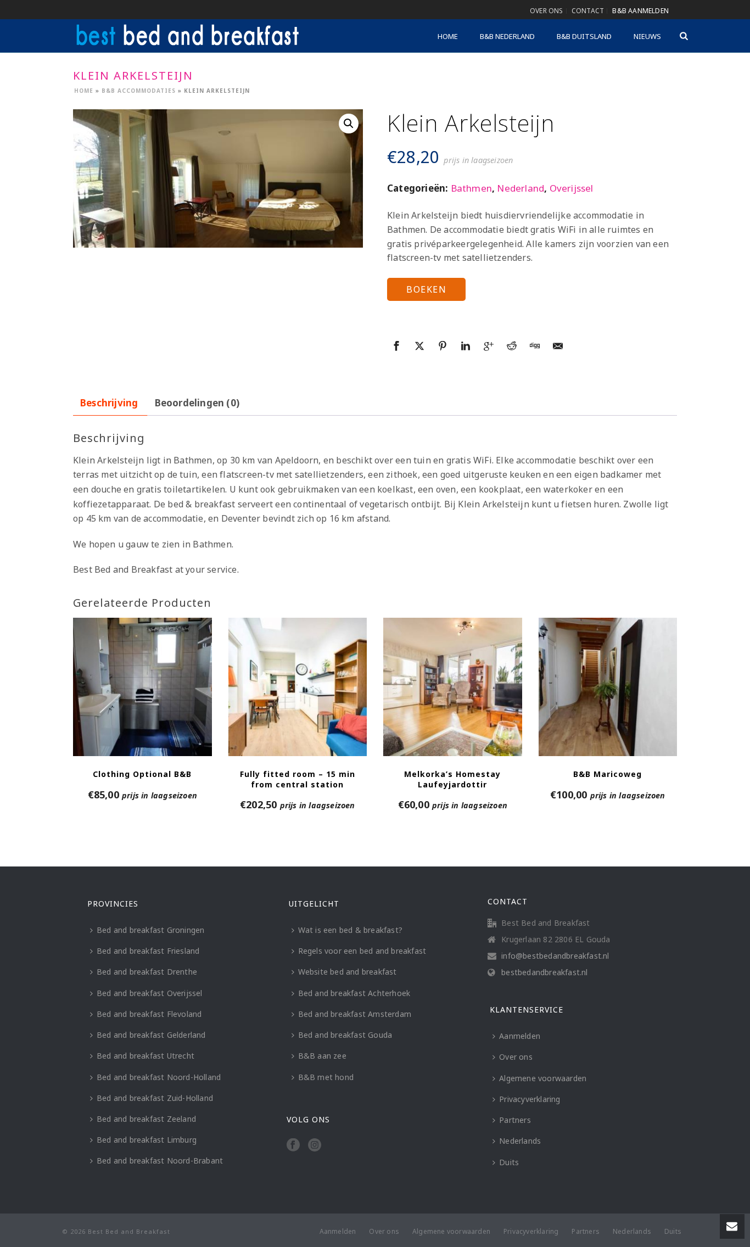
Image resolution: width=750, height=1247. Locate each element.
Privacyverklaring (529, 1099)
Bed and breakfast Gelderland (151, 1035)
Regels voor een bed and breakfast (362, 951)
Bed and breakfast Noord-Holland (159, 1077)
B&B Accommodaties (139, 90)
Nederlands (520, 1141)
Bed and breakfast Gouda (345, 1035)
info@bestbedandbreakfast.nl (555, 956)
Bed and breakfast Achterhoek (354, 993)
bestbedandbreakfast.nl (544, 972)
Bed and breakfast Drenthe (147, 971)
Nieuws (647, 36)
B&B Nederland (507, 36)
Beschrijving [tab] (109, 402)
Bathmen (471, 188)
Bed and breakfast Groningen (150, 930)
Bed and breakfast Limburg (147, 1139)
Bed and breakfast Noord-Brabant (160, 1160)
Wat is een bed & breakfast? (350, 930)
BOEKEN (426, 289)
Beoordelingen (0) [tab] (197, 402)
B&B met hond (326, 1077)
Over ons (516, 1057)
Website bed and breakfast (347, 971)
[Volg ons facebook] (293, 1145)
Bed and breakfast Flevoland (149, 1014)
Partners (515, 1120)
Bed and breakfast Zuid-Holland (155, 1098)
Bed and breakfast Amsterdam (354, 1014)
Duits (509, 1162)
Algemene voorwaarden (542, 1078)
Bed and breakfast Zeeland (146, 1119)
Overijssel (572, 188)
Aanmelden (519, 1036)
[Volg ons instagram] (314, 1145)
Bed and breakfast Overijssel (150, 993)
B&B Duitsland (584, 36)
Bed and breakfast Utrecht (145, 1055)
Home (448, 36)
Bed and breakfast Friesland (148, 951)
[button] (349, 123)
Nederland (520, 188)
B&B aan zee (322, 1055)
